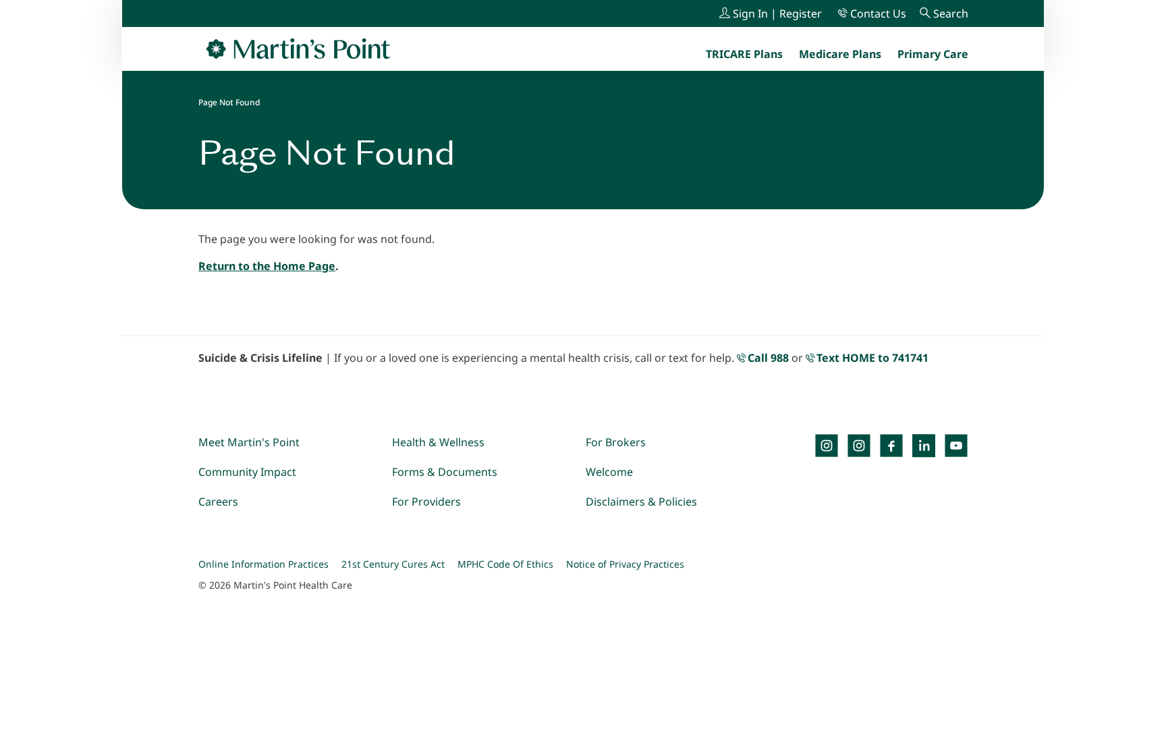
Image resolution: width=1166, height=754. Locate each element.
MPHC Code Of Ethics (505, 564)
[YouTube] (956, 445)
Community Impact (247, 471)
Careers (218, 501)
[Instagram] (859, 445)
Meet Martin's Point (249, 442)
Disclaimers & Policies (641, 501)
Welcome (609, 471)
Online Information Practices (263, 564)
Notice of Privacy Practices (625, 564)
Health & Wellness (438, 442)
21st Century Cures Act (393, 564)
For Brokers (616, 442)
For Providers (426, 501)
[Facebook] (891, 445)
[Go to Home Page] (298, 48)
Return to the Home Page (266, 266)
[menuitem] (932, 54)
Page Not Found (229, 102)
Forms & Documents (444, 471)
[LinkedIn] (923, 445)
